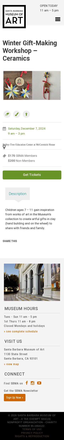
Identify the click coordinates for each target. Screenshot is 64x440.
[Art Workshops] (7, 114)
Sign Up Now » (14, 397)
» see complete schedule (21, 331)
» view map (11, 364)
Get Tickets (32, 175)
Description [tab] (17, 194)
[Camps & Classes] (16, 114)
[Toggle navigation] (57, 17)
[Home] (14, 16)
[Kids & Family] (26, 114)
